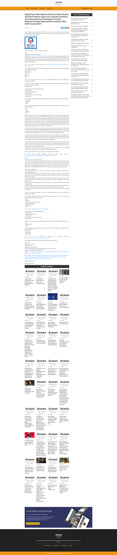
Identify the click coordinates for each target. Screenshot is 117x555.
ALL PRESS (42, 8)
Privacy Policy (56, 545)
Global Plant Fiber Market (36, 56)
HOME (27, 8)
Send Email (29, 245)
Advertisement (64, 545)
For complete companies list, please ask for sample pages (36, 208)
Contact (71, 545)
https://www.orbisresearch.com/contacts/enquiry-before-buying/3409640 (40, 155)
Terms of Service (47, 545)
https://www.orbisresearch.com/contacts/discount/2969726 (37, 237)
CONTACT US (50, 8)
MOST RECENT (34, 8)
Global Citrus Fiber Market (30, 159)
